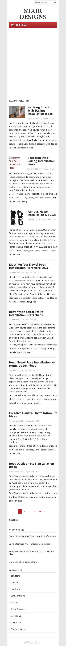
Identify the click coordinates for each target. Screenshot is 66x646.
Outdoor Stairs (18, 595)
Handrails (15, 589)
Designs (14, 582)
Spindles (15, 602)
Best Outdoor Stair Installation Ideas (31, 465)
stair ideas (16, 615)
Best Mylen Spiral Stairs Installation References (26, 313)
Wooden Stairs (18, 629)
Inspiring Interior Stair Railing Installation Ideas (40, 110)
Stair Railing (16, 622)
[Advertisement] (33, 63)
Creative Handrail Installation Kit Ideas (33, 414)
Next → (43, 511)
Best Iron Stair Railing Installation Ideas (41, 161)
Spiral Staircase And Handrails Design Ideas (30, 543)
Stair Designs (35, 642)
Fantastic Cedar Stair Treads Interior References (32, 536)
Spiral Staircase (18, 609)
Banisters (15, 575)
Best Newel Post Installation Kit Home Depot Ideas (32, 364)
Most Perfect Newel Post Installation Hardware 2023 (28, 266)
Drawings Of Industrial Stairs (23, 561)
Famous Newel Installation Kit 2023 (41, 213)
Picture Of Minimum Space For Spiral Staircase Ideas (31, 553)
